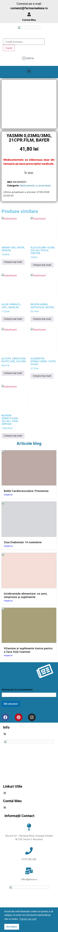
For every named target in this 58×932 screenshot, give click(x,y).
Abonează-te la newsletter (18, 689)
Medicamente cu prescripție (35, 185)
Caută (9, 47)
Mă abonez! (11, 703)
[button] (29, 71)
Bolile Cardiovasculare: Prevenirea (26, 491)
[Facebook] (5, 717)
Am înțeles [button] (11, 926)
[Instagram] (32, 717)
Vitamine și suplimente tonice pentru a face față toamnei (28, 650)
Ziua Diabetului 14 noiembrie (22, 542)
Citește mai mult (13, 262)
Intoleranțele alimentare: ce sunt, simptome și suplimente (25, 595)
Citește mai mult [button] (27, 919)
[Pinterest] (18, 717)
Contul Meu (29, 19)
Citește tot (8, 495)
